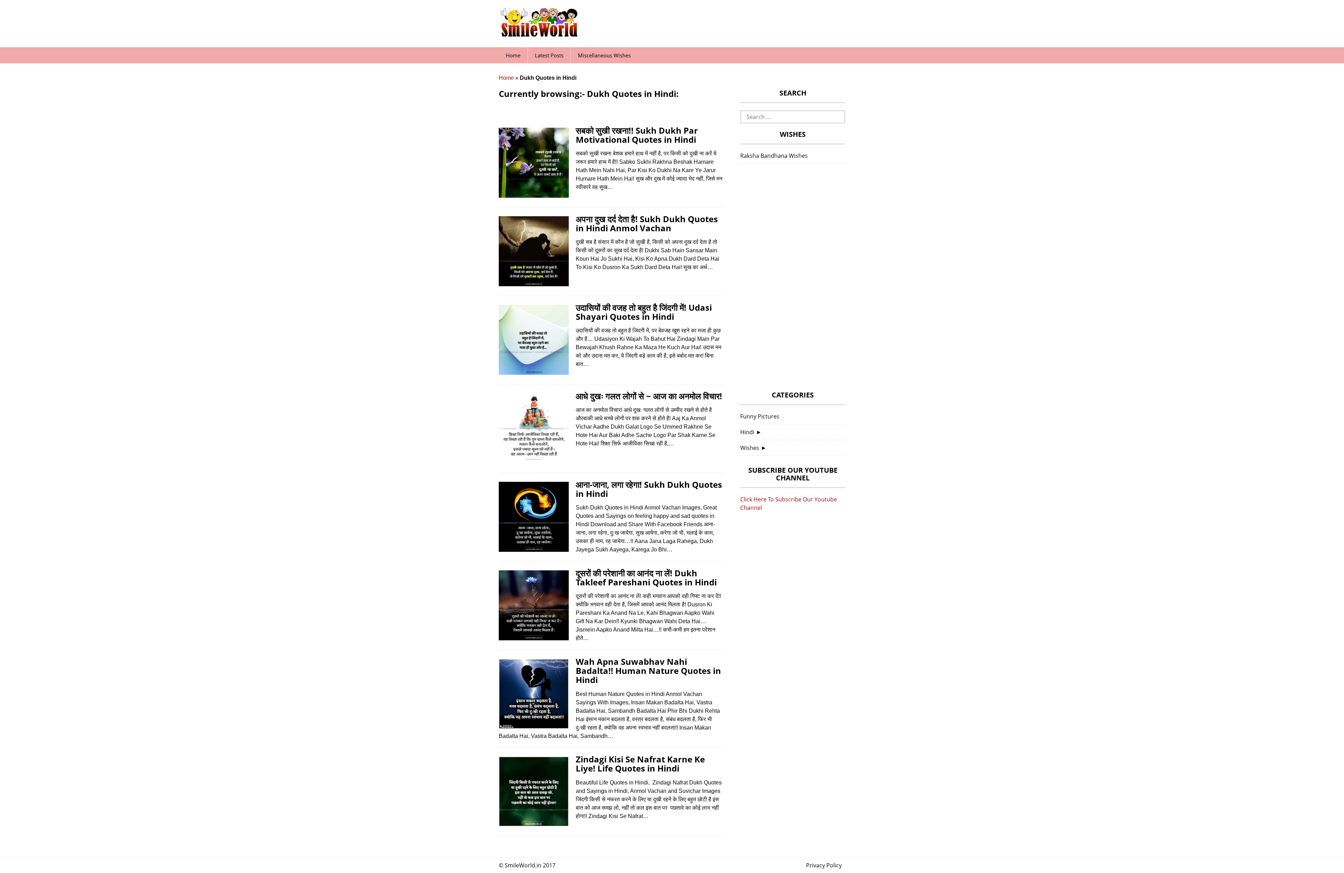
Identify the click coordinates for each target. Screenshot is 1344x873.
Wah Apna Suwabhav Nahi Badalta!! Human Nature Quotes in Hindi (648, 671)
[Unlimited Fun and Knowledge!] (539, 34)
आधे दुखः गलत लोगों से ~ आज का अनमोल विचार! (649, 396)
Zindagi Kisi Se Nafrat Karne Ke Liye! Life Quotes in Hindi (640, 763)
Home (513, 55)
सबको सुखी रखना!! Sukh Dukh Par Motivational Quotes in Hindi (637, 135)
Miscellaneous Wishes (604, 55)
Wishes (749, 448)
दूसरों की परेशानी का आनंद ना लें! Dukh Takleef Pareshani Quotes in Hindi (646, 577)
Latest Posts (549, 55)
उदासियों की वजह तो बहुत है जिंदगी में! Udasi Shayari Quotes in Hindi (644, 312)
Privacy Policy (824, 865)
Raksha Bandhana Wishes (774, 156)
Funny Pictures (759, 416)
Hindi (747, 432)
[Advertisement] (792, 279)
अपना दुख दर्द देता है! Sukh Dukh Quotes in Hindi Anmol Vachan (647, 223)
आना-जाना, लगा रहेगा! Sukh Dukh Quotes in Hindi (649, 489)
